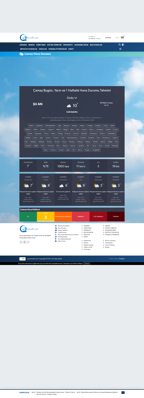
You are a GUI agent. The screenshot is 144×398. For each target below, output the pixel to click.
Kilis (26, 142)
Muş (116, 142)
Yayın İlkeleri (109, 243)
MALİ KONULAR (96, 45)
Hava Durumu (62, 228)
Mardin (95, 142)
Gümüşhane (111, 133)
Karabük (83, 138)
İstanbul (55, 138)
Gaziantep (93, 133)
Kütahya (71, 142)
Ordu (42, 146)
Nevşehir (28, 146)
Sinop (94, 146)
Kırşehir (49, 142)
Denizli (30, 133)
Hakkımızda (87, 240)
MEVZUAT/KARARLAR (28, 49)
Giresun (102, 133)
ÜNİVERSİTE (68, 45)
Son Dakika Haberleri (64, 239)
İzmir (63, 138)
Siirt (88, 146)
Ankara (82, 125)
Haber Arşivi (62, 241)
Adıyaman (39, 125)
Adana (31, 125)
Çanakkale (99, 129)
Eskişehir (84, 133)
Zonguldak (95, 150)
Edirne (53, 133)
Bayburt (51, 129)
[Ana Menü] (120, 49)
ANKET (71, 49)
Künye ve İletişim (110, 240)
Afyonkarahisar (50, 125)
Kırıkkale (33, 142)
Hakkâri (28, 138)
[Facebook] (21, 242)
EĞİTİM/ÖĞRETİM (54, 45)
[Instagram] (28, 242)
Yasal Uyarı (87, 249)
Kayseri (115, 138)
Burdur (84, 129)
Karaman (91, 138)
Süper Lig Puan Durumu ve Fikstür (68, 234)
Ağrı (59, 125)
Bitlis (72, 129)
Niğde (36, 146)
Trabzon (53, 150)
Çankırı (108, 129)
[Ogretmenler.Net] (29, 37)
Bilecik (59, 129)
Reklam (107, 247)
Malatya (80, 142)
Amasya (74, 125)
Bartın (36, 129)
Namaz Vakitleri (63, 230)
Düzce (46, 133)
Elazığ (60, 133)
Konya (64, 142)
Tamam (86, 263)
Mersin (103, 142)
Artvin (106, 125)
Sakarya (65, 146)
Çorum (115, 129)
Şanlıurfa (81, 146)
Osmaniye (51, 146)
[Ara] (120, 45)
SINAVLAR (43, 49)
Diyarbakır (38, 133)
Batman (43, 129)
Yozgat (87, 150)
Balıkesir (28, 129)
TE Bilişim (122, 258)
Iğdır (41, 138)
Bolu (78, 129)
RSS (23, 258)
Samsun (73, 146)
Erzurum (76, 133)
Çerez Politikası (110, 245)
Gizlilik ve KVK (88, 247)
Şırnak (107, 146)
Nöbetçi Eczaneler (64, 226)
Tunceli (61, 150)
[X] (24, 242)
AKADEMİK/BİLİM (81, 45)
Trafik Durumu (62, 232)
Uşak (67, 150)
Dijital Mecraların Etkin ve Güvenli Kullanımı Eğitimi (99, 392)
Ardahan (98, 125)
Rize (58, 146)
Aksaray (66, 125)
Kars (98, 138)
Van (73, 150)
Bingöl (66, 129)
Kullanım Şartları (89, 245)
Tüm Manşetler (62, 237)
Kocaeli (57, 142)
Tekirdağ (115, 146)
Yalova (80, 150)
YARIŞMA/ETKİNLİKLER (57, 49)
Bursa (91, 129)
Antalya (89, 125)
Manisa (88, 142)
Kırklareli (41, 142)
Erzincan (67, 133)
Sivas (100, 146)
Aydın (112, 125)
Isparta (48, 138)
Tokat (45, 150)
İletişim (86, 243)
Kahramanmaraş (72, 138)
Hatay (35, 138)
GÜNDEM (23, 45)
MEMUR (31, 45)
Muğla (110, 142)
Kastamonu (106, 138)
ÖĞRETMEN (41, 45)
